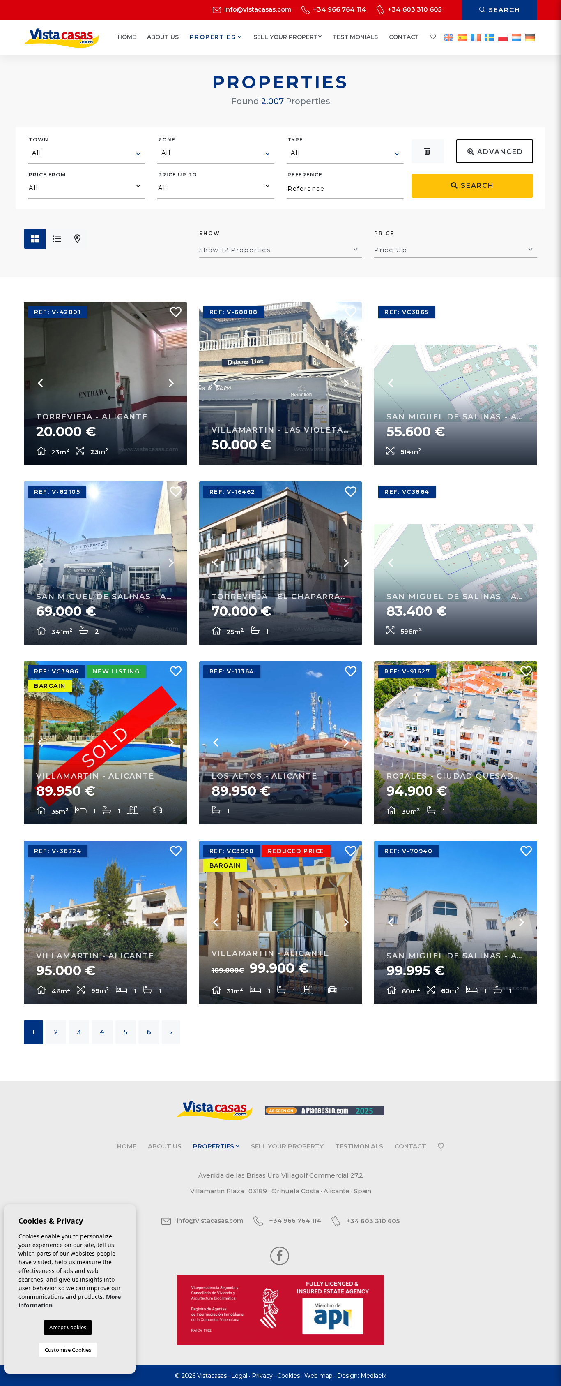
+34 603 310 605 (413, 9)
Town (38, 139)
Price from (47, 174)
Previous (40, 383)
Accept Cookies (67, 1327)
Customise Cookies (68, 1350)
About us (163, 37)
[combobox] (86, 154)
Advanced (499, 152)
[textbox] (87, 153)
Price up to (177, 174)
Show (209, 233)
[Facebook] (279, 1255)
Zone (166, 139)
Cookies (288, 1375)
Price (384, 233)
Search (503, 10)
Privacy (262, 1375)
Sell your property (287, 37)
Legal (239, 1375)
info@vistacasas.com (257, 9)
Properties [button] (214, 37)
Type (295, 139)
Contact (404, 37)
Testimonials (355, 37)
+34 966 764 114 (338, 9)
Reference (304, 174)
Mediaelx (373, 1375)
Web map (318, 1375)
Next (170, 383)
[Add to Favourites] (172, 314)
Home (126, 37)
